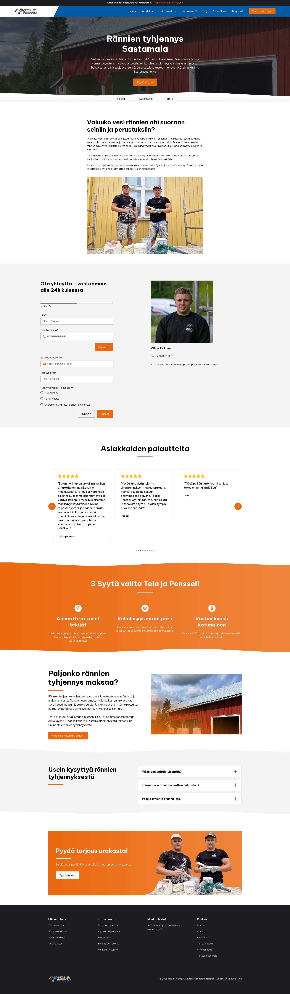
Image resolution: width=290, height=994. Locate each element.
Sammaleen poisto (108, 943)
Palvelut (201, 931)
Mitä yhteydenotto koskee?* (56, 387)
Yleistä (121, 98)
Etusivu (132, 11)
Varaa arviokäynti (262, 11)
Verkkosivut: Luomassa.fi (229, 978)
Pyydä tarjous (145, 82)
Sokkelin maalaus (58, 931)
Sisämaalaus (55, 943)
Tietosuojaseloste (207, 955)
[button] (147, 11)
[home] (25, 11)
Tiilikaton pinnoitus (108, 925)
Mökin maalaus (56, 937)
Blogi (205, 11)
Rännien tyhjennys (108, 949)
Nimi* (43, 314)
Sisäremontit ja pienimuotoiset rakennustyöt (164, 927)
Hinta (170, 98)
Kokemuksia (219, 11)
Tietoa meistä (189, 11)
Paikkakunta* (48, 372)
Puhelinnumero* (49, 330)
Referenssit (203, 937)
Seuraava (103, 347)
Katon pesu (104, 937)
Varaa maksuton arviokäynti (169, 2)
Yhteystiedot (237, 11)
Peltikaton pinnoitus (109, 931)
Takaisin (86, 413)
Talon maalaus (56, 925)
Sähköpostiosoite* (51, 357)
